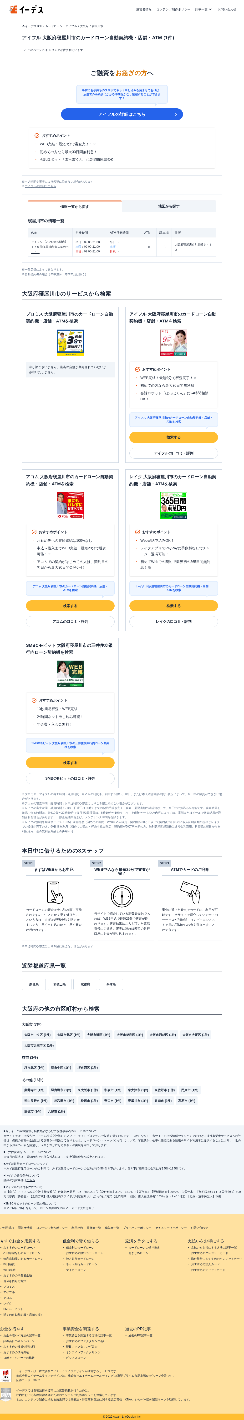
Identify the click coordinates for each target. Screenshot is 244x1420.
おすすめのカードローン (19, 1247)
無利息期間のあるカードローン (23, 1258)
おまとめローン (138, 1253)
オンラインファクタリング (83, 1352)
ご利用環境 (7, 1227)
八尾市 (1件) (56, 1111)
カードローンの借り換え (144, 1247)
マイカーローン (76, 1270)
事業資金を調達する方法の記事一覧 (89, 1335)
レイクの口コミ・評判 (174, 621)
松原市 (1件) (89, 1101)
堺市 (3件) (30, 1057)
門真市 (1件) (189, 1090)
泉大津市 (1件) (138, 1090)
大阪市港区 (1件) (98, 1035)
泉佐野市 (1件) (165, 1090)
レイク (7, 1303)
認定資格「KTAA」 (123, 1399)
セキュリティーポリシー (171, 1227)
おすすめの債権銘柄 (16, 1352)
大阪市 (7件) (31, 1024)
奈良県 (34, 984)
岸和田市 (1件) (64, 1101)
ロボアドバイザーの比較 (19, 1358)
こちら (30, 1180)
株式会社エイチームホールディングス (92, 1375)
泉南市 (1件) (163, 1101)
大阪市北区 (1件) (68, 1035)
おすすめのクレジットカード (209, 1253)
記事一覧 (201, 9)
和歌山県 (59, 984)
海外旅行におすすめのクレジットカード (217, 1258)
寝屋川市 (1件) (138, 1101)
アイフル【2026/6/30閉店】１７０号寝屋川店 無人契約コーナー (50, 247)
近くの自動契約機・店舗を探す (23, 1314)
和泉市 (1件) (112, 1090)
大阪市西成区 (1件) (163, 1035)
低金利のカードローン (80, 1247)
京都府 (85, 984)
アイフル (71, 26)
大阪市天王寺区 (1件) (39, 1045)
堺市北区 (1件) (34, 1067)
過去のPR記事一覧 (140, 1335)
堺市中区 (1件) (61, 1067)
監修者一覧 (94, 1227)
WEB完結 (9, 1270)
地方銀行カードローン (80, 1258)
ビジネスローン (76, 1358)
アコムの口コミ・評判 (70, 621)
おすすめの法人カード (205, 1264)
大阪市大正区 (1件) (196, 1035)
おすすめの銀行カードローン (84, 1253)
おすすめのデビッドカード (208, 1270)
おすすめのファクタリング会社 (86, 1341)
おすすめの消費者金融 (17, 1275)
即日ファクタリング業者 (81, 1346)
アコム (7, 1298)
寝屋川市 (97, 26)
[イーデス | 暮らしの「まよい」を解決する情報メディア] (26, 12)
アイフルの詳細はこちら (122, 114)
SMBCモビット (13, 1309)
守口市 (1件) (112, 1101)
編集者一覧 (112, 1227)
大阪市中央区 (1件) (37, 1035)
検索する (174, 437)
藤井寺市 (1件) (34, 1090)
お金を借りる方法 (14, 1281)
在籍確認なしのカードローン (22, 1253)
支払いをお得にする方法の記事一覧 (214, 1247)
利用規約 (77, 1227)
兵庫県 (111, 984)
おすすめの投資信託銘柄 (19, 1346)
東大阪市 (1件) (88, 1090)
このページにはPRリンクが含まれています (55, 50)
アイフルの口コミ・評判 (173, 453)
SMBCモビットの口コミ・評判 (70, 778)
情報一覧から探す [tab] (75, 207)
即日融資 (9, 1264)
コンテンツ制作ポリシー (173, 9)
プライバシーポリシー (137, 1227)
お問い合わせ (227, 9)
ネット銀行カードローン (81, 1264)
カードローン (53, 26)
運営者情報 (144, 9)
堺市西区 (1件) (88, 1067)
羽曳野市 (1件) (61, 1090)
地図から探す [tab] (169, 206)
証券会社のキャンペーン (19, 1341)
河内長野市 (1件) (35, 1101)
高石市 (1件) (186, 1101)
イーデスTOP (33, 26)
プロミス (9, 1286)
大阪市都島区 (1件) (130, 1035)
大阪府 (84, 26)
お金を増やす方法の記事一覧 (22, 1335)
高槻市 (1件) (32, 1111)
